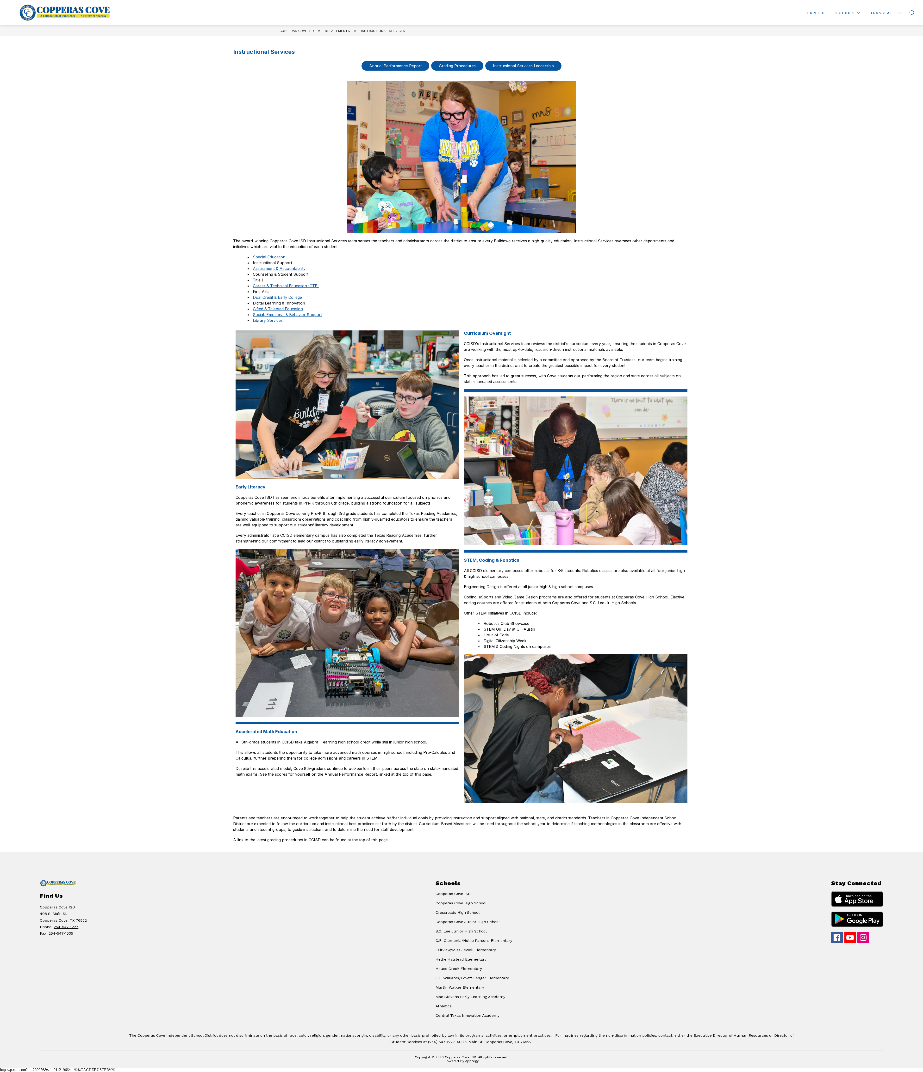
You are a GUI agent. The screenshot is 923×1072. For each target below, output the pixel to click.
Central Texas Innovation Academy (467, 1015)
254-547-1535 (61, 933)
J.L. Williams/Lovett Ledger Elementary (472, 978)
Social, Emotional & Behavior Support (287, 314)
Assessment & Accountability (279, 268)
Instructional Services (383, 31)
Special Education (269, 257)
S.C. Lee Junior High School (461, 931)
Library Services (268, 320)
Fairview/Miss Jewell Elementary (466, 950)
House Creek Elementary (459, 968)
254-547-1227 (66, 927)
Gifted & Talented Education (278, 308)
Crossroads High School (458, 912)
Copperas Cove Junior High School (468, 922)
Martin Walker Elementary (460, 987)
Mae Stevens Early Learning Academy (470, 996)
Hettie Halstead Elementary (461, 959)
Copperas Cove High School (461, 903)
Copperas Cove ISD (297, 31)
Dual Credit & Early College (277, 297)
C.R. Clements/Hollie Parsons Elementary (474, 940)
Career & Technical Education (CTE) (286, 285)
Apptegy (472, 1061)
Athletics (444, 1006)
